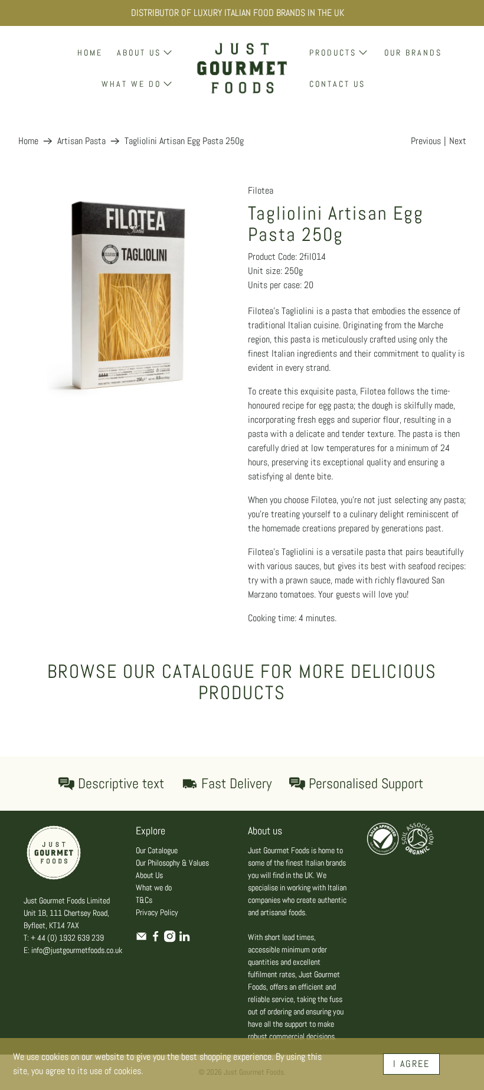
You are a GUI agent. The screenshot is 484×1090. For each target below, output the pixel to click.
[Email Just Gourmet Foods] (141, 939)
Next (457, 141)
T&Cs (144, 900)
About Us (149, 875)
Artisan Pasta (81, 141)
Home (28, 141)
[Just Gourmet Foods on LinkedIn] (184, 939)
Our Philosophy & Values (172, 862)
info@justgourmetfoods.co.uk (76, 950)
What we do (154, 887)
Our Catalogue (157, 850)
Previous (426, 141)
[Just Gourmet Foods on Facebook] (155, 939)
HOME (90, 52)
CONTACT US (337, 84)
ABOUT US (139, 52)
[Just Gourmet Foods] (242, 68)
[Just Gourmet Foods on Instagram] (169, 939)
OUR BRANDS (413, 52)
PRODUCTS (333, 52)
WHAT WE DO (131, 84)
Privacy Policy (157, 912)
